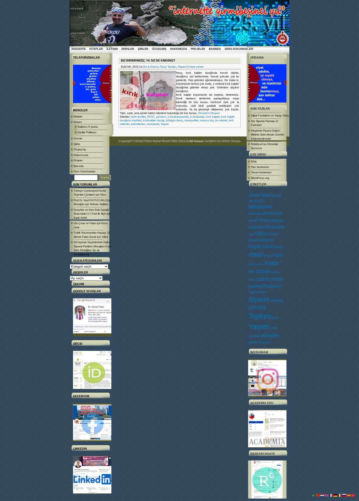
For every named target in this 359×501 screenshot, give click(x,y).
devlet (267, 213)
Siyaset (259, 299)
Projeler (198, 48)
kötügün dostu (174, 120)
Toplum (260, 316)
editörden (257, 227)
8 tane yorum (196, 66)
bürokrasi (255, 213)
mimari (252, 279)
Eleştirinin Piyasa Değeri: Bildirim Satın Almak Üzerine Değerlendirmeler (267, 134)
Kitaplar (96, 48)
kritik (251, 264)
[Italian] (340, 495)
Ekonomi (275, 227)
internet (268, 255)
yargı (275, 317)
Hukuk (267, 246)
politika (255, 286)
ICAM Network (195, 141)
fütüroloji (255, 240)
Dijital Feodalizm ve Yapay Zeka (270, 115)
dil (275, 213)
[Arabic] (313, 495)
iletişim (278, 247)
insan (256, 254)
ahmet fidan (259, 195)
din (280, 213)
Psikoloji (271, 286)
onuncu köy (207, 120)
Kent (278, 255)
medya (274, 272)
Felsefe (273, 234)
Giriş (254, 161)
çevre (253, 342)
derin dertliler (138, 116)
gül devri (161, 116)
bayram (276, 195)
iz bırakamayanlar (178, 116)
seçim (262, 292)
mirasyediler (191, 120)
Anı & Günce (150, 66)
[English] (327, 495)
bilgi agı (253, 200)
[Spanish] (349, 495)
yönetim (270, 335)
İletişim (112, 48)
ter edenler (221, 120)
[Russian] (344, 495)
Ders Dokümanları (239, 48)
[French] (331, 495)
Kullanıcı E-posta (88, 126)
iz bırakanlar (197, 116)
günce (268, 240)
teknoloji (257, 307)
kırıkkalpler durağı (154, 120)
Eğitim (261, 233)
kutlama (259, 264)
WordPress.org (260, 178)
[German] (335, 495)
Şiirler (143, 48)
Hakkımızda (178, 48)
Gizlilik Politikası (87, 132)
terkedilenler (138, 124)
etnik (251, 234)
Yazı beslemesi (260, 167)
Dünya (262, 219)
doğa (251, 220)
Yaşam (259, 326)
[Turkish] (353, 495)
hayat (255, 246)
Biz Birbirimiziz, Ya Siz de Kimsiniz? (148, 60)
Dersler (127, 48)
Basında (215, 48)
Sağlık (253, 292)
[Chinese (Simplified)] (318, 495)
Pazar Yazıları (168, 66)
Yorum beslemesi (261, 172)
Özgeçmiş (159, 48)
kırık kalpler (213, 116)
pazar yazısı (270, 279)
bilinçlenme (261, 206)
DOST (151, 116)
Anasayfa (78, 48)
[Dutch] (322, 495)
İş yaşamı (264, 342)
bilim (261, 200)
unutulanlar (153, 124)
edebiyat (276, 220)
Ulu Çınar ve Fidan (85, 223)
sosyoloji (276, 300)
